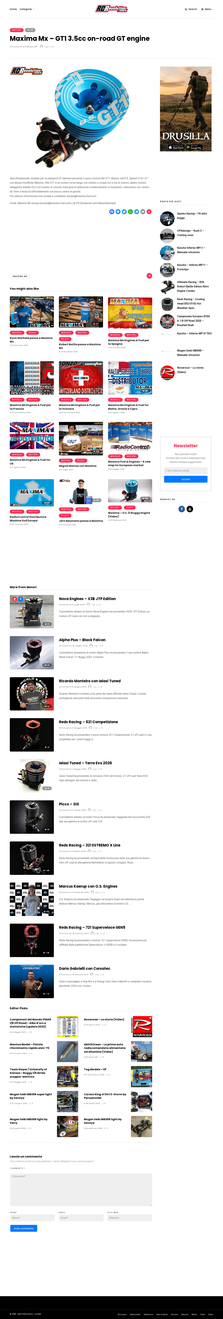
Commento (17, 1168)
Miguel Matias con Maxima (77, 466)
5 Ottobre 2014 (19, 1053)
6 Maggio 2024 (18, 1032)
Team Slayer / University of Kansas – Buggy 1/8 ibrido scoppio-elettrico (28, 1073)
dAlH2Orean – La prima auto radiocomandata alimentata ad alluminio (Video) (105, 1048)
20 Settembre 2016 (70, 412)
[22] (32, 750)
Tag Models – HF (95, 1069)
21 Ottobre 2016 (117, 347)
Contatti (38, 1314)
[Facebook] (181, 509)
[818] (32, 326)
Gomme (174, 1314)
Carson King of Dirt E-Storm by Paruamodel (105, 1096)
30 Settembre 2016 (21, 412)
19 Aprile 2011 (91, 1057)
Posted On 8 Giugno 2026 (73, 687)
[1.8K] (32, 874)
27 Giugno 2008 (19, 1103)
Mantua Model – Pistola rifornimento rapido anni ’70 (29, 1046)
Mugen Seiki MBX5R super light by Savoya (31, 1096)
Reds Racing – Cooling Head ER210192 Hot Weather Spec (191, 304)
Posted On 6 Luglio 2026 (73, 604)
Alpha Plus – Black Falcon (82, 639)
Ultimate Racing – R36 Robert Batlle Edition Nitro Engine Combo (193, 286)
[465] (81, 503)
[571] (81, 326)
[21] (32, 709)
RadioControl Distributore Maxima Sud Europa (28, 518)
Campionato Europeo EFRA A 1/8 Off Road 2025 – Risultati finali (193, 321)
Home (13, 9)
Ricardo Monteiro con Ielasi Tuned (90, 681)
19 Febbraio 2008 (93, 1128)
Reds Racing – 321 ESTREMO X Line (89, 845)
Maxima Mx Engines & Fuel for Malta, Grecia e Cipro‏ (128, 407)
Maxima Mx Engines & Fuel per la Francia (30, 407)
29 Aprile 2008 (18, 1128)
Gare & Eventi (162, 1314)
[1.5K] (32, 956)
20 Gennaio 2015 (19, 524)
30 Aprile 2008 (92, 1103)
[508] (81, 454)
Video (129, 507)
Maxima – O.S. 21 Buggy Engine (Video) (129, 514)
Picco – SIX (69, 804)
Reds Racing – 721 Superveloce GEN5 (92, 927)
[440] (32, 505)
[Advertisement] (81, 241)
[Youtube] (190, 509)
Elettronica (148, 1314)
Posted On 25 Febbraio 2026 (75, 892)
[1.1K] (32, 997)
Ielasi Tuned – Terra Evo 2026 (85, 763)
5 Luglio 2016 (66, 469)
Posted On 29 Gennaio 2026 (75, 933)
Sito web (113, 1213)
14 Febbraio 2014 (118, 520)
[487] (130, 393)
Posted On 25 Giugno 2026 (74, 645)
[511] (32, 448)
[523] (81, 393)
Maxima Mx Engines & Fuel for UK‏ (30, 461)
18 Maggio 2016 (117, 469)
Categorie (26, 9)
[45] (32, 791)
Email (62, 1213)
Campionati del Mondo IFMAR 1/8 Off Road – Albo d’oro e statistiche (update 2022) (30, 1023)
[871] (130, 450)
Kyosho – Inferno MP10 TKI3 (194, 333)
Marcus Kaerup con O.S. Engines (88, 886)
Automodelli (135, 1314)
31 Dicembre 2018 (69, 351)
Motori (16, 30)
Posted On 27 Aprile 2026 (73, 810)
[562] (32, 393)
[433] (32, 915)
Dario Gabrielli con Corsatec (84, 968)
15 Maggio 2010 (18, 1082)
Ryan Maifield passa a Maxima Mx (31, 339)
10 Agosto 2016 (117, 412)
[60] (32, 832)
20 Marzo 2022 (92, 1024)
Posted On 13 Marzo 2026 (73, 851)
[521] (130, 328)
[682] (130, 501)
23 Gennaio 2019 (19, 345)
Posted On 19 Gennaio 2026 (74, 974)
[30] (32, 668)
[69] (32, 627)
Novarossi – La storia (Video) (104, 1019)
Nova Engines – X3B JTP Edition (87, 598)
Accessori (122, 1314)
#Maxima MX (20, 276)
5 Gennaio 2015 (68, 524)
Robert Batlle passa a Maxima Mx (80, 346)
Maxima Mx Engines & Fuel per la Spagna (128, 342)
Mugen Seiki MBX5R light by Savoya (103, 1121)
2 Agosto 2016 (18, 467)
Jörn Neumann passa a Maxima (81, 521)
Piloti (32, 333)
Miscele (17, 333)
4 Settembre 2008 (94, 1074)
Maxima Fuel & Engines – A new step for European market (129, 463)
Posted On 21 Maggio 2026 (74, 728)
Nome (13, 1213)
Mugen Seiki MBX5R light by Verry (29, 1121)
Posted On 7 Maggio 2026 (73, 769)
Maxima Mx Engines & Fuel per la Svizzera (79, 407)
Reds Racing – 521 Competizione (88, 721)
